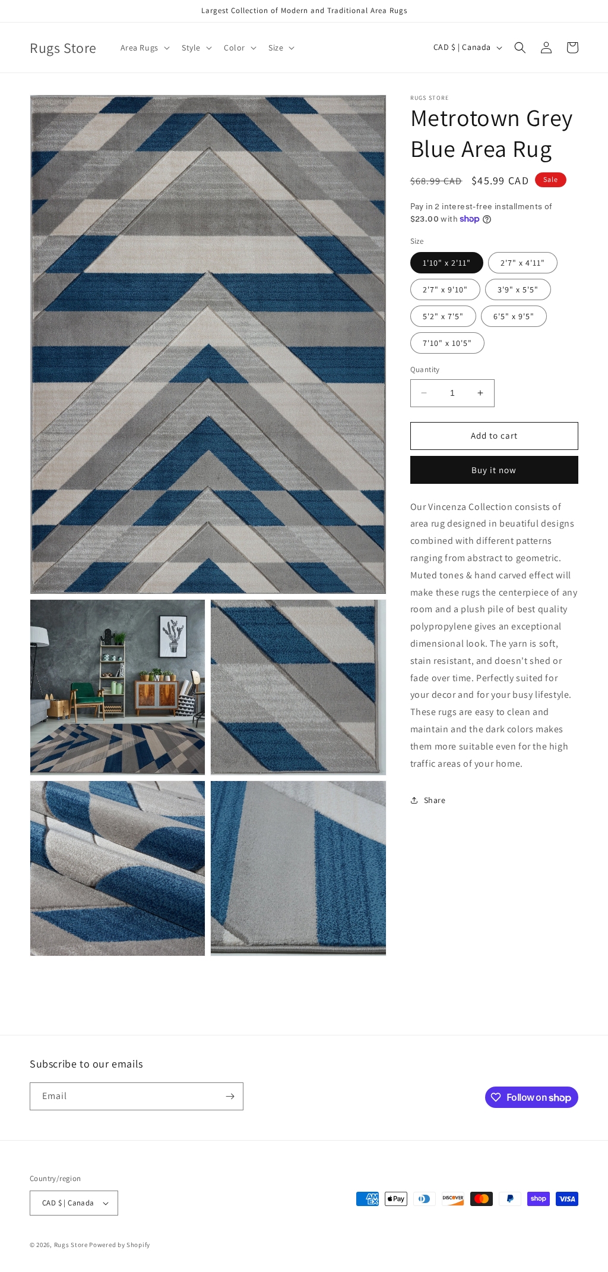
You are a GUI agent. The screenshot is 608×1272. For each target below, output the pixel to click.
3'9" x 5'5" (518, 289)
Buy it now (494, 470)
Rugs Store (71, 1244)
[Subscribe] (230, 1096)
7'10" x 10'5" (447, 343)
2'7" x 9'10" (445, 289)
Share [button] (435, 800)
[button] (144, 47)
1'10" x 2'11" (447, 262)
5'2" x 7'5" (443, 316)
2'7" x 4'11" (523, 262)
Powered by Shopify (119, 1244)
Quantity (425, 369)
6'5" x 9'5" (513, 316)
